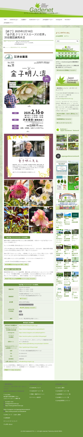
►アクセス (23, 298)
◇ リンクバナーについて (10, 421)
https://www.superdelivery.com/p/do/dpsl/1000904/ (34, 343)
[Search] (77, 41)
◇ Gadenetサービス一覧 (36, 391)
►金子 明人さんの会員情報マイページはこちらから (20, 278)
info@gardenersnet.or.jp (66, 98)
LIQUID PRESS (58, 431)
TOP (5, 19)
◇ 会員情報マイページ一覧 (62, 394)
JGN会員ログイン (8, 22)
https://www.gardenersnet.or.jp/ (14, 405)
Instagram (59, 19)
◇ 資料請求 (7, 418)
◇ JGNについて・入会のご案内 (12, 414)
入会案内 (23, 19)
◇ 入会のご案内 (59, 387)
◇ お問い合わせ (8, 424)
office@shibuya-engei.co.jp (26, 361)
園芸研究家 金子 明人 (16, 47)
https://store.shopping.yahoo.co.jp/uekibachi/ (32, 329)
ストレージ (7, 47)
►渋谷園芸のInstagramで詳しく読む (16, 264)
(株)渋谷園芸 (24, 47)
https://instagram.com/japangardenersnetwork (17, 409)
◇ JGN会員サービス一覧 (62, 391)
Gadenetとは (13, 19)
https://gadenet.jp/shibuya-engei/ (28, 347)
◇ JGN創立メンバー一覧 (62, 397)
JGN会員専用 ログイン (62, 36)
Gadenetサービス (34, 19)
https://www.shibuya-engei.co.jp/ (28, 325)
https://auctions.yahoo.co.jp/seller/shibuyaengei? (33, 336)
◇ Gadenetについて (35, 387)
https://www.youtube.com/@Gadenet (15, 411)
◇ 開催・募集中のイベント (37, 394)
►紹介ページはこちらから (12, 370)
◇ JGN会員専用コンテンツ (62, 400)
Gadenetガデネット (31, 431)
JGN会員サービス (47, 19)
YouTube (67, 19)
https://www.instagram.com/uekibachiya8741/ (32, 332)
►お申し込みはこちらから (28, 307)
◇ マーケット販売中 (35, 397)
